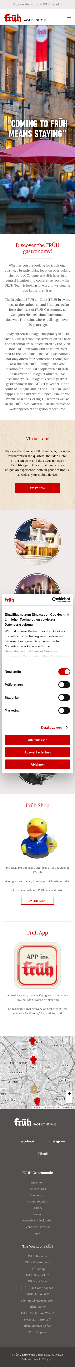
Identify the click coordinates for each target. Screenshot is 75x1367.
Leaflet (36, 1107)
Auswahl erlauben (37, 752)
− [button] (69, 1100)
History (37, 1208)
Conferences (38, 1195)
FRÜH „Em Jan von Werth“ (37, 1313)
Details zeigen (51, 727)
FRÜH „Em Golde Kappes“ (37, 1288)
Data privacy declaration (37, 1220)
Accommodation (37, 1201)
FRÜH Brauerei (37, 1256)
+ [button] (69, 1093)
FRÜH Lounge (37, 1307)
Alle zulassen (37, 740)
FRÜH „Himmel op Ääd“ (37, 1326)
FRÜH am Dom (37, 1281)
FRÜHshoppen (37, 1332)
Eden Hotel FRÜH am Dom (37, 1300)
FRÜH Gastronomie (37, 1262)
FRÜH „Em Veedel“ (37, 1294)
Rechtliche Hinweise (37, 1227)
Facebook (27, 1141)
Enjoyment (37, 1182)
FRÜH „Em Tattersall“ (37, 1319)
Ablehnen (38, 764)
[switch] (64, 684)
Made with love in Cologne (36, 1359)
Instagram (57, 1141)
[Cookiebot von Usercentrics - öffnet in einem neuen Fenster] (53, 599)
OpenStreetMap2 (52, 1107)
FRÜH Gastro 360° (37, 1275)
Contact (37, 1214)
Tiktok (43, 1154)
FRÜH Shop (37, 1269)
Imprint (37, 1233)
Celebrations (37, 1189)
